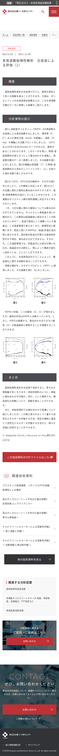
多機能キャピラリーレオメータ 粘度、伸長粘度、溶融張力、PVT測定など (28, 600)
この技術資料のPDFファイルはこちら (29, 457)
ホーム (5, 34)
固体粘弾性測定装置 (16, 588)
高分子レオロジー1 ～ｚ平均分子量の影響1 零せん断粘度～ (26, 515)
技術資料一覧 (19, 34)
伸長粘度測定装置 (14, 610)
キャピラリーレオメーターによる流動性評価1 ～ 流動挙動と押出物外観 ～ (26, 542)
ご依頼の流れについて (27, 718)
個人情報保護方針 (13, 745)
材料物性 (33, 34)
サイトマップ (33, 745)
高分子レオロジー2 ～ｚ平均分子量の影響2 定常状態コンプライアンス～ (26, 501)
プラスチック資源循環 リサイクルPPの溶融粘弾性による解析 (26, 487)
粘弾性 (45, 34)
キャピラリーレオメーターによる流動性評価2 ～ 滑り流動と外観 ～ (26, 529)
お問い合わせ (29, 641)
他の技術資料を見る (29, 559)
